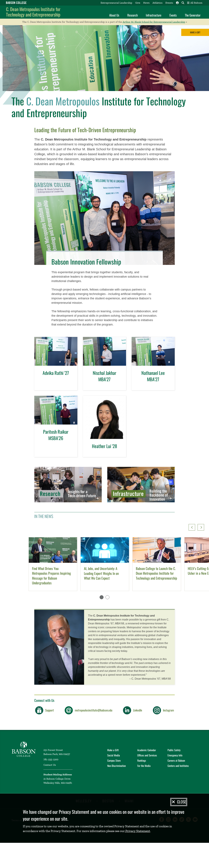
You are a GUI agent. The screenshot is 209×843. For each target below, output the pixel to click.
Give (137, 2)
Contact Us (49, 764)
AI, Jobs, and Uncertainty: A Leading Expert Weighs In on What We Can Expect (101, 573)
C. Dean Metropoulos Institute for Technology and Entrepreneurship (33, 12)
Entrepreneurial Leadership (116, 2)
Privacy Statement (137, 831)
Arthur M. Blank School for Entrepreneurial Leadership (154, 21)
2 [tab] (107, 597)
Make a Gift (195, 32)
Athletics (157, 2)
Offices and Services (147, 755)
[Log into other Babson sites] (177, 3)
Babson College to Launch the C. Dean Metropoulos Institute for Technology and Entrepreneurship (156, 573)
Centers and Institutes (178, 766)
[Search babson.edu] (183, 3)
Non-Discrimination (116, 766)
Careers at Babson (176, 760)
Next (201, 527)
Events (169, 2)
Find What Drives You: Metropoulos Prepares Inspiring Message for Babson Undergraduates (51, 575)
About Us (114, 15)
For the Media (144, 766)
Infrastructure (153, 15)
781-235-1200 (50, 759)
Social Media (113, 755)
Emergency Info (175, 755)
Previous (192, 527)
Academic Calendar (146, 750)
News (146, 2)
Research (132, 15)
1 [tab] (102, 597)
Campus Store (114, 760)
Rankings (141, 760)
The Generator (193, 15)
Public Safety (174, 750)
